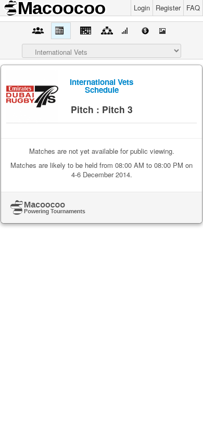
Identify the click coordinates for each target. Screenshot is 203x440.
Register (168, 8)
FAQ (193, 8)
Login (142, 8)
